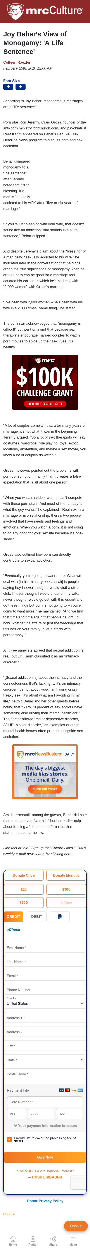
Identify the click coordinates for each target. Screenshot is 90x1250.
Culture (9, 1214)
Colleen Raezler (17, 62)
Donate (76, 1226)
